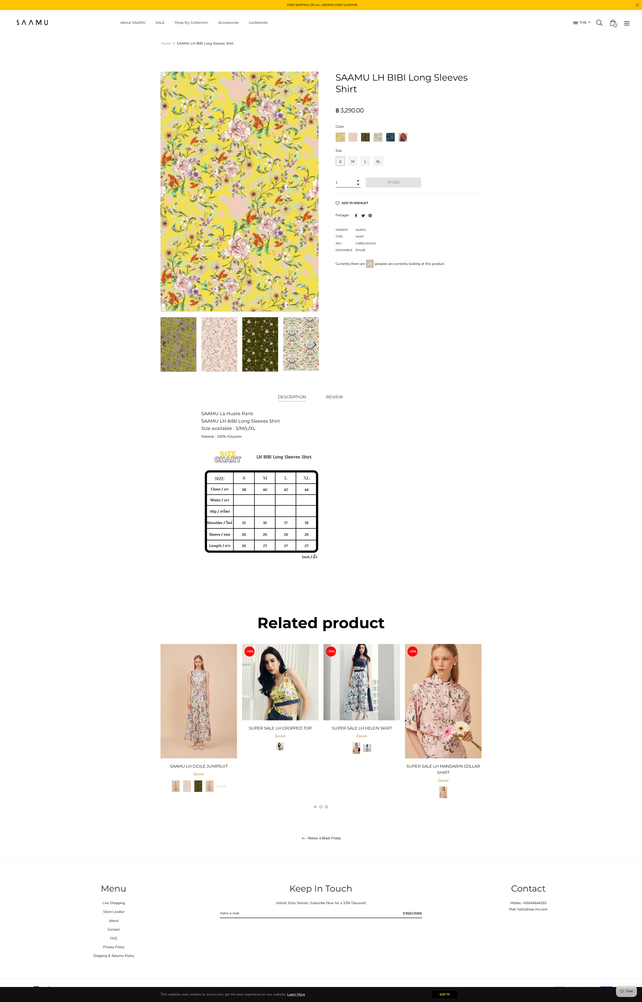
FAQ (113, 938)
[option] (198, 723)
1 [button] (315, 806)
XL (378, 161)
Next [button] (314, 344)
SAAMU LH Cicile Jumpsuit (199, 766)
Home (166, 43)
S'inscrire (412, 913)
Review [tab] (335, 397)
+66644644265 (534, 903)
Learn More (296, 994)
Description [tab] (292, 397)
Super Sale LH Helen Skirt (362, 728)
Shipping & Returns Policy (113, 955)
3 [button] (326, 806)
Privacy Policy (113, 947)
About (114, 920)
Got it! (445, 994)
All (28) (221, 786)
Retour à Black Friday (324, 838)
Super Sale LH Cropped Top (280, 728)
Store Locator (113, 911)
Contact (114, 929)
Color (340, 126)
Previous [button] (164, 344)
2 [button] (320, 806)
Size (339, 150)
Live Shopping (114, 903)
